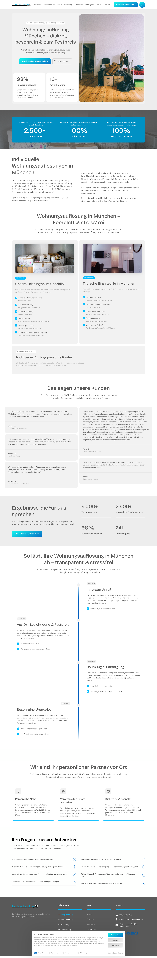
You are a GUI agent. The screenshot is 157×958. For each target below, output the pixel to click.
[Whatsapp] (142, 5)
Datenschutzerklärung (115, 953)
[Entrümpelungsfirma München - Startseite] (21, 5)
